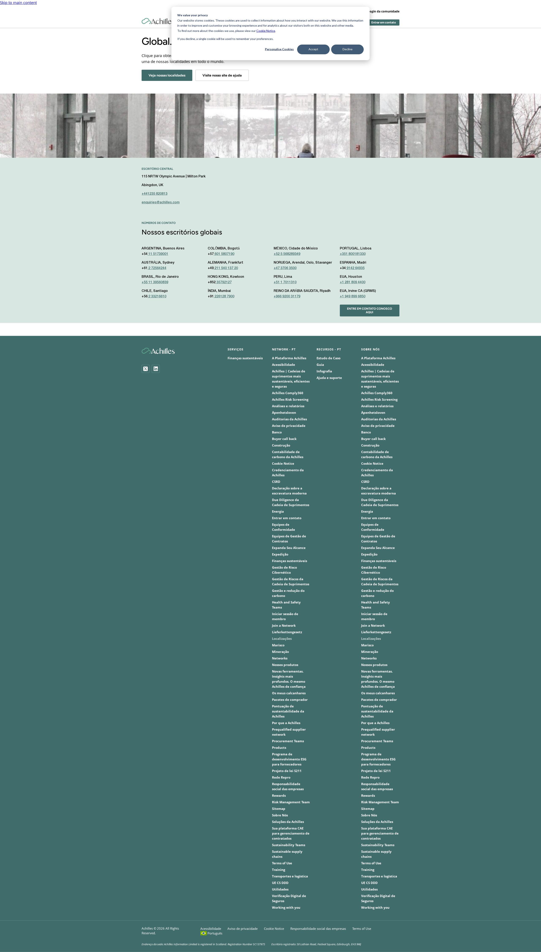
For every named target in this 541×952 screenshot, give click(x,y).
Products (279, 747)
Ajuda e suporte (329, 378)
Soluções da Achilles (288, 822)
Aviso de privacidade (288, 426)
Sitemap (278, 808)
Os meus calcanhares (289, 693)
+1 (352, 282)
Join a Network (284, 625)
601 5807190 (224, 254)
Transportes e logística (290, 876)
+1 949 (352, 296)
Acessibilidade (283, 364)
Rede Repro (281, 777)
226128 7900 (224, 296)
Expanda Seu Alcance (289, 548)
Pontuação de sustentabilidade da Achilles (288, 711)
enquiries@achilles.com (161, 202)
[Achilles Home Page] (158, 21)
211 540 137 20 (226, 268)
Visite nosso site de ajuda (222, 75)
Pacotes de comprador (290, 699)
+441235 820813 (154, 193)
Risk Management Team (291, 802)
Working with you (286, 907)
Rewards (279, 795)
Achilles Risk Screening (290, 399)
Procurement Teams (288, 741)
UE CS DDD (280, 883)
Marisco (278, 645)
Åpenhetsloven (284, 412)
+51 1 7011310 (285, 282)
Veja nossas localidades (167, 75)
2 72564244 (157, 268)
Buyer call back (284, 439)
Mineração (280, 652)
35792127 (224, 282)
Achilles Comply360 (287, 393)
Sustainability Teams (288, 845)
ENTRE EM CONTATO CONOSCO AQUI (369, 310)
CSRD (276, 481)
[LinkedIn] (156, 369)
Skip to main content (18, 2)
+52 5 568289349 (287, 254)
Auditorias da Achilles (289, 419)
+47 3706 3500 (285, 268)
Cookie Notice (265, 31)
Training (278, 870)
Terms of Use (282, 863)
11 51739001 (158, 254)
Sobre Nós (280, 815)
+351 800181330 (353, 254)
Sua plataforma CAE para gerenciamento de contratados (290, 833)
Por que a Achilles (286, 723)
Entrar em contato (383, 22)
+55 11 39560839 (155, 282)
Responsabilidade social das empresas (318, 928)
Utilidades (280, 889)
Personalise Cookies (279, 49)
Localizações (282, 638)
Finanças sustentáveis (245, 358)
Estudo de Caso (328, 358)
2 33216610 (157, 296)
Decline (347, 49)
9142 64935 (355, 268)
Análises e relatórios (288, 406)
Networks (279, 658)
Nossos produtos (285, 665)
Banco (277, 432)
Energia (278, 511)
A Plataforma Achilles (289, 358)
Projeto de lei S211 (287, 771)
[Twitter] (146, 369)
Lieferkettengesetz (287, 632)
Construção (281, 445)
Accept (313, 49)
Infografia (324, 371)
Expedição (280, 554)
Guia (320, 364)
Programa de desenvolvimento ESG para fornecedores (289, 759)
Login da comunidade (383, 11)
